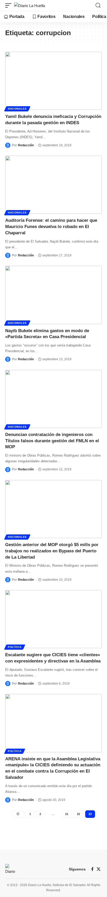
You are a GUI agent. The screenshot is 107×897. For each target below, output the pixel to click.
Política (15, 647)
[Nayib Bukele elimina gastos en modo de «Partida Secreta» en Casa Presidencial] (53, 295)
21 (66, 814)
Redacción (26, 145)
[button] (9, 5)
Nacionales (17, 108)
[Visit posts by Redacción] (7, 145)
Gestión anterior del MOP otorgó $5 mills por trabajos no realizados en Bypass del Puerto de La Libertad (51, 551)
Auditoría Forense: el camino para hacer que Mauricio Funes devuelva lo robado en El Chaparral (51, 226)
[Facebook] (92, 869)
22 (78, 814)
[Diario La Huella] (29, 5)
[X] (98, 869)
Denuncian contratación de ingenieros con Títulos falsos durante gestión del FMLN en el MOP (52, 441)
